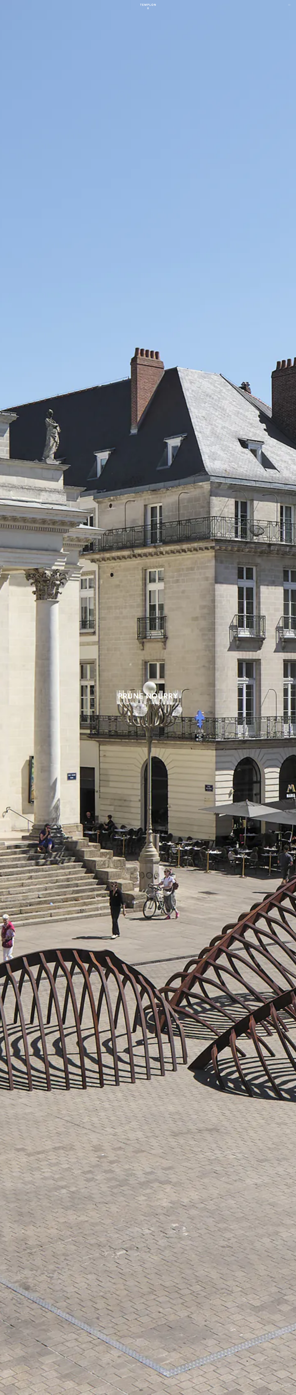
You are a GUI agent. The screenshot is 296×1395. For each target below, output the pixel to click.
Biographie (286, 1385)
